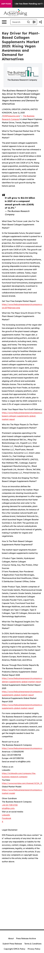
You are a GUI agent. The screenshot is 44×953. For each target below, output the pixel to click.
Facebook (6, 818)
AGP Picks (6, 4)
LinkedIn (6, 815)
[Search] (28, 22)
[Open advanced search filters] (34, 22)
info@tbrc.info (8, 808)
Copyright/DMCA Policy (14, 949)
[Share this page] (40, 22)
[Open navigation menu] (4, 22)
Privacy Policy (34, 949)
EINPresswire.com (11, 116)
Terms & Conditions (32, 943)
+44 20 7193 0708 (10, 805)
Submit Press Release (12, 943)
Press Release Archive (26, 938)
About (11, 938)
